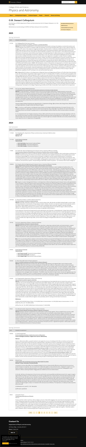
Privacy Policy (8, 439)
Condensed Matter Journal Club (67, 27)
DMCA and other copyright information (38, 444)
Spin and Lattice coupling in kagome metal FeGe (26, 280)
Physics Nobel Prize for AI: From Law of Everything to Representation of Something (33, 165)
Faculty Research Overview (21, 139)
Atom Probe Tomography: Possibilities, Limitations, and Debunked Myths (31, 44)
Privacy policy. (52, 444)
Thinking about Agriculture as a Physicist (24, 396)
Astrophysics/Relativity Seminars (67, 23)
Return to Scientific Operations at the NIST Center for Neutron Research (31, 262)
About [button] (11, 15)
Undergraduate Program (21, 15)
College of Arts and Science (18, 7)
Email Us (13, 432)
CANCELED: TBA (18, 134)
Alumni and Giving (55, 15)
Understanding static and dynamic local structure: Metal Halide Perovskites (32, 361)
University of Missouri (16, 2)
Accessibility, (47, 444)
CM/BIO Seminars (64, 25)
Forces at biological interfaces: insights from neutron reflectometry (30, 335)
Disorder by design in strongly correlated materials (26, 201)
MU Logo (9, 2)
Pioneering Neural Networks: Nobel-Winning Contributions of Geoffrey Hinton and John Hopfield (36, 152)
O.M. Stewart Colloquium (66, 29)
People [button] (40, 15)
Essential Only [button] (5, 443)
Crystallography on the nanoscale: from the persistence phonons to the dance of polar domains (36, 90)
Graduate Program (32, 15)
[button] (13, 443)
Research (47, 15)
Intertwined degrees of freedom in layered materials (26, 224)
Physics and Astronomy (24, 10)
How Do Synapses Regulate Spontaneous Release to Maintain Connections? (32, 310)
